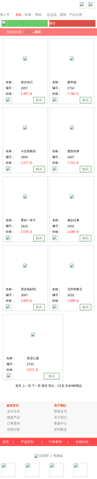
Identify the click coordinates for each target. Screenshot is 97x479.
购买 (39, 100)
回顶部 (44, 456)
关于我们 (60, 417)
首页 (28, 32)
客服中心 (60, 423)
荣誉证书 (60, 411)
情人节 (5, 14)
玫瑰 (28, 14)
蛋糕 (63, 14)
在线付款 (13, 429)
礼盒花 (52, 14)
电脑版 (58, 456)
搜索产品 (13, 417)
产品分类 (75, 14)
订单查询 (13, 423)
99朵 (38, 14)
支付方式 (13, 411)
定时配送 (60, 429)
